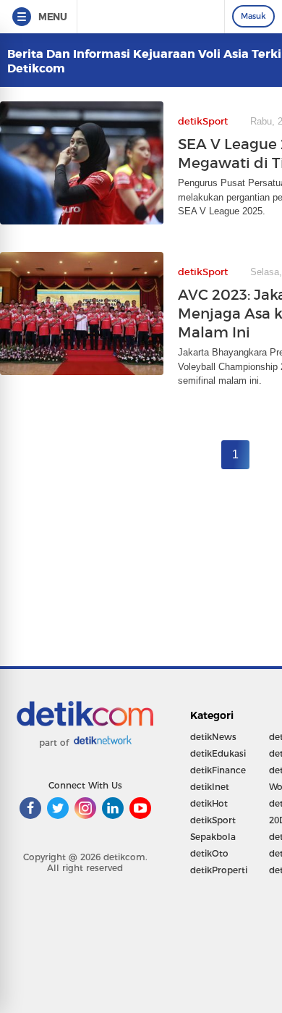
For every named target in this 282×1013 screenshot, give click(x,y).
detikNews (213, 736)
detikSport (213, 820)
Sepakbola (213, 836)
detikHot (209, 803)
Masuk (253, 16)
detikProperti (218, 870)
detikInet (209, 786)
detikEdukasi (218, 753)
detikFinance (218, 770)
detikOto (209, 853)
